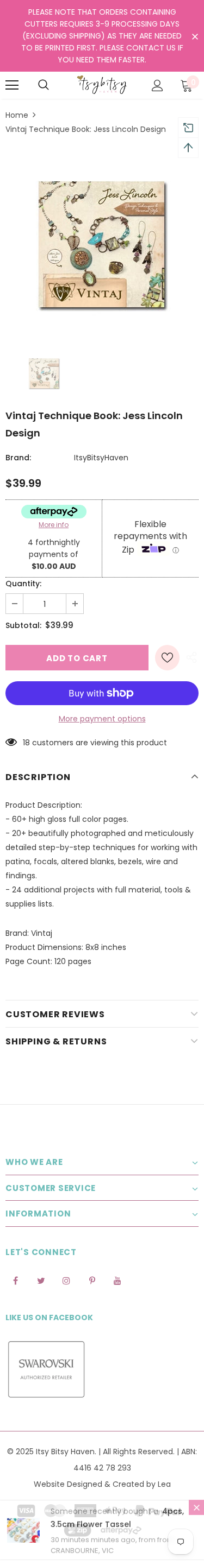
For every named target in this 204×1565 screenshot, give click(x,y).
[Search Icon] (43, 85)
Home (16, 115)
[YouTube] (117, 1280)
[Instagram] (66, 1280)
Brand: (18, 457)
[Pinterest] (92, 1280)
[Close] (196, 1511)
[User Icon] (157, 85)
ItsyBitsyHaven (101, 457)
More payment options (102, 718)
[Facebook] (15, 1280)
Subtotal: (23, 625)
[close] (194, 36)
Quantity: (23, 583)
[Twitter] (41, 1280)
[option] (102, 242)
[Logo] (102, 84)
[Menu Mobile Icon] (11, 85)
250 (29, 742)
